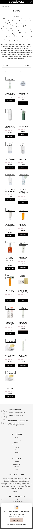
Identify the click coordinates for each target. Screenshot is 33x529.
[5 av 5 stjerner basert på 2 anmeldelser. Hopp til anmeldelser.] (22, 261)
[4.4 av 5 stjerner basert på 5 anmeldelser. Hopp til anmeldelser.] (22, 228)
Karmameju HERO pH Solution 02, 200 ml (10, 190)
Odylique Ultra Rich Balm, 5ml (23, 94)
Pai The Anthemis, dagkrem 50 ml (23, 356)
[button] (16, 66)
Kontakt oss (16, 447)
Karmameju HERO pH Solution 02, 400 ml (10, 158)
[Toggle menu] (2, 2)
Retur (16, 450)
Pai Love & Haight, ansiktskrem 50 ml (23, 323)
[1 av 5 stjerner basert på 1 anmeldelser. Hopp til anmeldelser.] (22, 97)
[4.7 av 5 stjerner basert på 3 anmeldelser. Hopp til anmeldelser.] (22, 294)
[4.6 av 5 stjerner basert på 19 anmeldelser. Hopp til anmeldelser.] (22, 359)
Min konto (16, 461)
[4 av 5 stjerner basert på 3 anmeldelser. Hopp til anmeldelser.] (22, 162)
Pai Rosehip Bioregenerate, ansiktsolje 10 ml (10, 259)
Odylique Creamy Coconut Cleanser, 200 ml (10, 324)
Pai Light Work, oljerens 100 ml (10, 291)
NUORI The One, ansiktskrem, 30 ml (23, 125)
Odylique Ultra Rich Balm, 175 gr (10, 387)
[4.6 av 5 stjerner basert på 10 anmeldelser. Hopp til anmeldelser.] (8, 391)
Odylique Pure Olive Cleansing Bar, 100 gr (23, 291)
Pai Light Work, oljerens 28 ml (23, 225)
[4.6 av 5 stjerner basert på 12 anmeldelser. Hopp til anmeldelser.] (22, 129)
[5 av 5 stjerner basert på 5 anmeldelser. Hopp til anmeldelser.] (8, 263)
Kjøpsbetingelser (16, 445)
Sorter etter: (8, 72)
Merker (16, 469)
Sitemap (16, 452)
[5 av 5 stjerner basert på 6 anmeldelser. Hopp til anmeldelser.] (8, 162)
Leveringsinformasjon (16, 440)
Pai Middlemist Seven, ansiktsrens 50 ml (10, 226)
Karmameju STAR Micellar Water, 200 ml (10, 94)
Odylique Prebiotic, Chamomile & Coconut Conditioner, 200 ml (23, 192)
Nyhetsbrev (16, 466)
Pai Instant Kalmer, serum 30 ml (23, 258)
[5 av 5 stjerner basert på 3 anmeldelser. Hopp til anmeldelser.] (8, 130)
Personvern (16, 442)
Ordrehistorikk (16, 464)
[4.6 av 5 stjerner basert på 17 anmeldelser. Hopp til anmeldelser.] (8, 294)
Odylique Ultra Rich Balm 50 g (10, 356)
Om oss (16, 437)
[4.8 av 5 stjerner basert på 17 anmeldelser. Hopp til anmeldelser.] (22, 326)
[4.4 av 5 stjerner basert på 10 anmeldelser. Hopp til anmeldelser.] (8, 230)
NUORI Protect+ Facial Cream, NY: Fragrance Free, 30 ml (10, 126)
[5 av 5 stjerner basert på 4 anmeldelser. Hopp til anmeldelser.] (8, 194)
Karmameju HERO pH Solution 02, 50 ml (23, 158)
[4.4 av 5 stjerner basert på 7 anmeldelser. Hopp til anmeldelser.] (8, 327)
